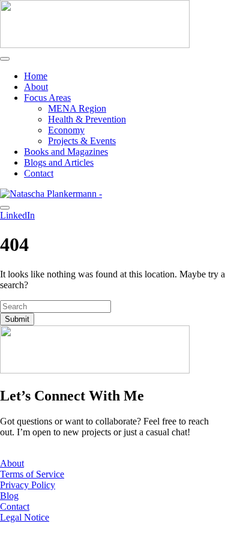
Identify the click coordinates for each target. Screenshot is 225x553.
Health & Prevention (87, 119)
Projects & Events (82, 141)
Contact (38, 173)
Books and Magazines (66, 152)
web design (73, 538)
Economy (66, 130)
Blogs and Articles (59, 162)
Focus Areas (47, 97)
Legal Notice (24, 517)
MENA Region (77, 108)
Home (35, 76)
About (36, 87)
